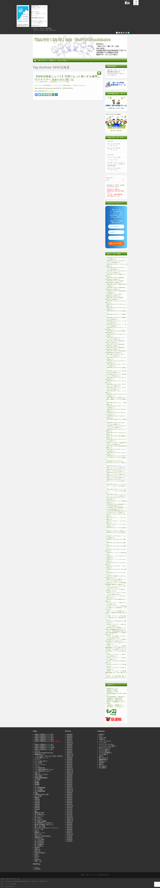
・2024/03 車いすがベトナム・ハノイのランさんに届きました (115, 321)
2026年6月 (69, 736)
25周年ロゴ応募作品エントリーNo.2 (44, 734)
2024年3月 (69, 764)
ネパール (37, 786)
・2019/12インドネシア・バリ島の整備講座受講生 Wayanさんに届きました (115, 583)
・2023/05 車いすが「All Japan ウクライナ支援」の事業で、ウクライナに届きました (116, 399)
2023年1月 (69, 787)
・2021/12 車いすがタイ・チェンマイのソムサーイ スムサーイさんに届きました (115, 485)
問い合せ (37, 781)
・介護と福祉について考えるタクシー (115, 707)
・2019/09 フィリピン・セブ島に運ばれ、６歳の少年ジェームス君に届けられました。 (115, 617)
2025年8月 (69, 746)
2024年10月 (70, 756)
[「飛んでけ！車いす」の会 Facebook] (126, 33)
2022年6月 (69, 797)
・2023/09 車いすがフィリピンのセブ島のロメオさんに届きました (115, 371)
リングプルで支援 (39, 839)
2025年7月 (69, 747)
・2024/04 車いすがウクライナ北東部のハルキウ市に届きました (115, 318)
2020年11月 (70, 819)
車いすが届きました (40, 814)
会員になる (37, 849)
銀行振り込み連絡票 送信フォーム (44, 824)
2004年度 (37, 806)
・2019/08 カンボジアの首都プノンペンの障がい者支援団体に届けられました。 (115, 628)
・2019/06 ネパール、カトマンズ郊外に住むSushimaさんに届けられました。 (115, 640)
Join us (36, 857)
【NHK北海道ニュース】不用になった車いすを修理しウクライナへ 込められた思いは (67, 77)
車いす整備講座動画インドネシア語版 (39, 788)
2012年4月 (69, 839)
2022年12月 (70, 789)
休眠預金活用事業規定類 (41, 777)
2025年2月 (69, 752)
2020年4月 (69, 829)
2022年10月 (70, 791)
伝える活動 (37, 779)
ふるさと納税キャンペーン (42, 757)
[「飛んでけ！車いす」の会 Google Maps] (121, 33)
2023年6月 (69, 779)
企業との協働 (38, 776)
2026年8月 (69, 734)
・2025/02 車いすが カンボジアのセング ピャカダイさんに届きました (116, 271)
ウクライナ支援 (65, 82)
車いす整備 (102, 767)
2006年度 (37, 809)
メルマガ (37, 766)
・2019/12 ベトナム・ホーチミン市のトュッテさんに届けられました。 (115, 593)
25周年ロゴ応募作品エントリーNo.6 (47, 741)
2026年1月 (69, 741)
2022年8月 (69, 794)
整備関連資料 (102, 759)
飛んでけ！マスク (103, 747)
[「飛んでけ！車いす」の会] (80, 46)
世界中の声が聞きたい (40, 852)
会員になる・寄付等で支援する (43, 836)
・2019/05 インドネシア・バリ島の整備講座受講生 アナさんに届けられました (116, 646)
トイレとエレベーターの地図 (106, 746)
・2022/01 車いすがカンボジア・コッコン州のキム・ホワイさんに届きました (115, 476)
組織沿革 (37, 797)
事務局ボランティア (40, 832)
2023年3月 (69, 784)
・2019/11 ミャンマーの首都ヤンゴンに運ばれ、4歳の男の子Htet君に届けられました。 (116, 612)
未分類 (100, 762)
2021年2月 (69, 816)
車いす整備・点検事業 (40, 821)
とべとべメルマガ (103, 741)
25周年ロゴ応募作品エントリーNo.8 (44, 746)
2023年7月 (69, 777)
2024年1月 (69, 767)
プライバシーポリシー (40, 764)
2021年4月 (69, 812)
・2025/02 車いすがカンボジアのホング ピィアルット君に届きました (115, 261)
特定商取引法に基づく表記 (42, 794)
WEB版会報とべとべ (40, 754)
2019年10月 (70, 834)
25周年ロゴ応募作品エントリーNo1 (44, 749)
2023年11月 (70, 771)
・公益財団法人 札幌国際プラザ (114, 705)
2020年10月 (70, 821)
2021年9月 (69, 807)
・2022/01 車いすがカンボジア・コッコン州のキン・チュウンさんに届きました (115, 473)
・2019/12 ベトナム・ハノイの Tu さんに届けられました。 (115, 596)
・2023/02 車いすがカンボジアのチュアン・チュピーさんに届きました (115, 426)
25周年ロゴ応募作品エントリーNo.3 (44, 736)
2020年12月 (70, 817)
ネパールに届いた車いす (41, 761)
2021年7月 (69, 809)
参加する (52, 60)
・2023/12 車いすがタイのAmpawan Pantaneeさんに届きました (115, 348)
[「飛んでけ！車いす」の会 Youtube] (124, 33)
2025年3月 (69, 751)
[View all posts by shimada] (55, 82)
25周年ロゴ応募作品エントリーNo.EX (44, 747)
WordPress (37, 869)
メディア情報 (102, 754)
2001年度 (37, 801)
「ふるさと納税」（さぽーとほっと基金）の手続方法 (49, 756)
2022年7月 (69, 796)
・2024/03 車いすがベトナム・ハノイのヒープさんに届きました (115, 325)
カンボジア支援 (103, 751)
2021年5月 (69, 811)
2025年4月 (69, 749)
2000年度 (37, 799)
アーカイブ (37, 759)
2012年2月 (69, 841)
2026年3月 (69, 739)
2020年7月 (69, 826)
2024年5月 (69, 762)
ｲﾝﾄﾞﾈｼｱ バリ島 (39, 829)
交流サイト (37, 772)
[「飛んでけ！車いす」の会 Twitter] (129, 33)
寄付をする (37, 851)
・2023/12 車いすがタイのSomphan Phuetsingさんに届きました (114, 345)
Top (100, 736)
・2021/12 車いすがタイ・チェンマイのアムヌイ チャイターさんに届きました (115, 495)
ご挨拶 (100, 739)
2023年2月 (69, 786)
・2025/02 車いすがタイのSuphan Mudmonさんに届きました (114, 298)
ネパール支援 (38, 762)
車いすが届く (38, 817)
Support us (37, 859)
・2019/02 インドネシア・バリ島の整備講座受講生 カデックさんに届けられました (116, 672)
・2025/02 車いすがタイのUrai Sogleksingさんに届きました (113, 295)
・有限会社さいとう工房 (111, 692)
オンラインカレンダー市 (105, 744)
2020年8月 (69, 824)
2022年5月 (69, 799)
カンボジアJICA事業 (104, 752)
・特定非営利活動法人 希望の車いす (115, 697)
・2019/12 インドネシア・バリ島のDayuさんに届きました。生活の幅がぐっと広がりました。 (116, 607)
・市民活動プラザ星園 (111, 690)
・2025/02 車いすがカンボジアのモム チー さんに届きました (116, 258)
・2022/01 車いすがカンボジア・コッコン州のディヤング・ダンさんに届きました (115, 480)
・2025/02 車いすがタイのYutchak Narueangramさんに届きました (114, 281)
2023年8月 (69, 776)
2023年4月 (69, 782)
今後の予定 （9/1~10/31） (41, 774)
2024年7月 (69, 761)
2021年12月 (70, 806)
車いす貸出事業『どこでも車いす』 (44, 822)
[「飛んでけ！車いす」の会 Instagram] (117, 33)
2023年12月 (70, 769)
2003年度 (37, 804)
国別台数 (37, 847)
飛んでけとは (42, 60)
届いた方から (102, 757)
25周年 (101, 734)
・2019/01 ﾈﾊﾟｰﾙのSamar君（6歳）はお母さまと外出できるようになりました (115, 676)
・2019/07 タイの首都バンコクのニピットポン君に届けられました (115, 636)
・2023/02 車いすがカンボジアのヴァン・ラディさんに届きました (115, 423)
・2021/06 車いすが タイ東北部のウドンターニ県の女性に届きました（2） (116, 505)
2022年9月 (69, 792)
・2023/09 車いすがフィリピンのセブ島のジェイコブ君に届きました (115, 375)
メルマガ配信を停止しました (42, 771)
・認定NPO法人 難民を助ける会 (114, 700)
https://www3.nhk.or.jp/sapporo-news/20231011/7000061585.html (54, 88)
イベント (101, 742)
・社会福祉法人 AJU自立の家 (113, 698)
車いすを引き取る (39, 842)
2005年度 (37, 807)
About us (37, 856)
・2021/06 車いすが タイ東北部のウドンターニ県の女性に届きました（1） (116, 508)
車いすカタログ (39, 819)
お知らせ (101, 737)
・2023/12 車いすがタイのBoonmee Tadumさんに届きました (114, 341)
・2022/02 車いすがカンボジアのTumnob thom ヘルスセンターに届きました (116, 462)
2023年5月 (69, 781)
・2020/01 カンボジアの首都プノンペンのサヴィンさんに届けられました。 (115, 580)
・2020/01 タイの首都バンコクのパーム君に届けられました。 (115, 576)
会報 (100, 756)
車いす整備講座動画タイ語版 (39, 791)
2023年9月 (69, 774)
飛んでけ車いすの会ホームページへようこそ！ (47, 827)
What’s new (38, 861)
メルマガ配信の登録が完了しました (44, 769)
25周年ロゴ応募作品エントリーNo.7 (44, 744)
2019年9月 (69, 836)
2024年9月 (69, 757)
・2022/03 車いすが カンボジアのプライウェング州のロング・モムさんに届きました (116, 457)
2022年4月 (69, 801)
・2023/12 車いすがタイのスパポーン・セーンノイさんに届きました (115, 355)
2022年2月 (69, 804)
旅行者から (102, 761)
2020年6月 (69, 827)
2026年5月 (69, 737)
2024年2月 (69, 766)
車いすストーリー (39, 816)
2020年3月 (69, 831)
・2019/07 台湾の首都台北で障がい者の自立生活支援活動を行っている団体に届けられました (115, 632)
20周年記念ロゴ (39, 837)
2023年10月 (70, 772)
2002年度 (37, 802)
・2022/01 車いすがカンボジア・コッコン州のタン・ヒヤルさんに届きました (115, 470)
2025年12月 (70, 742)
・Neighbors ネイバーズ (111, 688)
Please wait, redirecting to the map (44, 752)
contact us (37, 751)
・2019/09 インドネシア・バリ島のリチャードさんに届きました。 (115, 625)
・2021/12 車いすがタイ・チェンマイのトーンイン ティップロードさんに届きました (115, 490)
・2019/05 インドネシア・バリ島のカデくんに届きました (115, 658)
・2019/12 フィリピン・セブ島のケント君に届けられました (115, 590)
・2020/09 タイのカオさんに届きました (115, 531)
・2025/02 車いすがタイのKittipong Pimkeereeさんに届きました (114, 278)
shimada (52, 82)
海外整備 (37, 784)
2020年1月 (69, 832)
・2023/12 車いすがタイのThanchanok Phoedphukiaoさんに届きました (115, 351)
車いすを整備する (39, 844)
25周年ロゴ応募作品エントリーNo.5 (44, 739)
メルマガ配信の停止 (40, 767)
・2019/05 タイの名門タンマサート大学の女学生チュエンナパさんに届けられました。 (115, 650)
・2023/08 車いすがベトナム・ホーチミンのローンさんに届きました (115, 385)
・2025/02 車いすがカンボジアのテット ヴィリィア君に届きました (115, 268)
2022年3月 (69, 802)
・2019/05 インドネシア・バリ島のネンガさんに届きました (115, 655)
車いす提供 (102, 766)
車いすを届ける (39, 846)
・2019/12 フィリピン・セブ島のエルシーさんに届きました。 (115, 603)
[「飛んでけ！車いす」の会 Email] (119, 33)
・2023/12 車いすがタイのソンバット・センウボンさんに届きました (115, 338)
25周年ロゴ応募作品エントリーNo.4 (44, 737)
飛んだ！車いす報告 (40, 826)
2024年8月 (69, 759)
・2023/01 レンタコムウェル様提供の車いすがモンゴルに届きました (115, 443)
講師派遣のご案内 (39, 812)
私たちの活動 (62, 60)
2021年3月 (69, 814)
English (36, 854)
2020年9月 (69, 822)
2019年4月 (69, 837)
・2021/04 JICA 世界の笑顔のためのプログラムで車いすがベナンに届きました (116, 511)
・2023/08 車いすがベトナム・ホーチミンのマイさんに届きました (115, 388)
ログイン (37, 867)
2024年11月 (70, 754)
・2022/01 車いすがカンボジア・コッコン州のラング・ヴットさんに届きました (115, 466)
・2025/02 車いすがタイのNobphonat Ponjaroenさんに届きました (115, 288)
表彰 (36, 811)
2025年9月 (69, 744)
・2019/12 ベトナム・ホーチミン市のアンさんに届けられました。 (115, 586)
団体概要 (37, 782)
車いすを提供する (39, 841)
